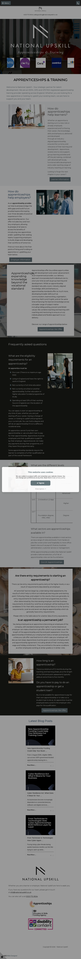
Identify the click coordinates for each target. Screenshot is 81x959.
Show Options (40, 489)
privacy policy (60, 478)
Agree (41, 483)
